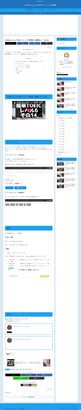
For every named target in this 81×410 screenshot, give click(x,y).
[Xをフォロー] (22, 385)
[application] (28, 168)
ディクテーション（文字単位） (23, 65)
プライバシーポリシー (66, 406)
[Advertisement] (40, 24)
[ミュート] (47, 168)
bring (15, 369)
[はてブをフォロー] (24, 385)
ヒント (9, 187)
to (27, 369)
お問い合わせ (74, 406)
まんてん (66, 59)
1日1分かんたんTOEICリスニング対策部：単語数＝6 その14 (29, 61)
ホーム (59, 406)
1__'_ (7, 204)
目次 (27, 58)
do (18, 369)
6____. (28, 204)
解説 (17, 69)
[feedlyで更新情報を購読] (69, 67)
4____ (20, 204)
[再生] (6, 168)
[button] (46, 43)
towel (31, 369)
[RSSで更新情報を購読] (35, 385)
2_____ (12, 204)
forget (21, 369)
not (24, 369)
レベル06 (7, 369)
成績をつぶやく (20, 187)
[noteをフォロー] (30, 385)
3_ (16, 204)
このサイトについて (27, 52)
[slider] (50, 168)
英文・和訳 (19, 71)
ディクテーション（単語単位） (23, 67)
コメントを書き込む (29, 397)
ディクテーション (20, 63)
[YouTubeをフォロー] (27, 385)
